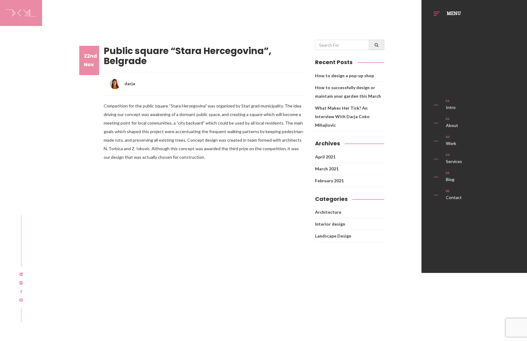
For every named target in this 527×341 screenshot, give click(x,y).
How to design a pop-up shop (344, 75)
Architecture (328, 212)
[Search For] (376, 44)
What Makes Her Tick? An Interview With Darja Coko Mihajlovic (342, 116)
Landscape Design (333, 235)
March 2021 (327, 168)
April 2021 (325, 156)
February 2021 (329, 180)
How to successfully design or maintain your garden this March (348, 92)
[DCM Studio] (21, 12)
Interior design (330, 224)
